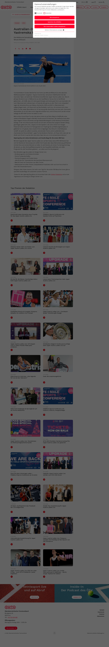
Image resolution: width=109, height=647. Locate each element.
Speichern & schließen (54, 22)
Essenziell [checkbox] (39, 13)
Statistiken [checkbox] (48, 13)
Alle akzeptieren (54, 17)
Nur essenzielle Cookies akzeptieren (54, 26)
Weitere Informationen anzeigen (54, 30)
